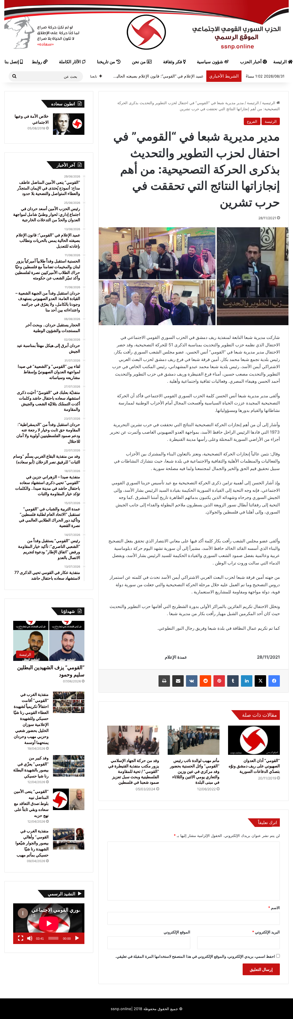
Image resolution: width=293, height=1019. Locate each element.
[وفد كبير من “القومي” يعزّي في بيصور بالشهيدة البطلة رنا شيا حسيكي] (68, 766)
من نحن (139, 62)
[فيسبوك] (274, 681)
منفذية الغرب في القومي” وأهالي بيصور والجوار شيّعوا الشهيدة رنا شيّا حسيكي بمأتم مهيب (32, 842)
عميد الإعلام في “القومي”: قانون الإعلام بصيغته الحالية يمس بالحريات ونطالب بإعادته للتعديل (126, 76)
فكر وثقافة (173, 62)
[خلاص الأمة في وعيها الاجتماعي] (68, 124)
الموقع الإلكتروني (177, 932)
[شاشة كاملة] (20, 938)
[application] (48, 923)
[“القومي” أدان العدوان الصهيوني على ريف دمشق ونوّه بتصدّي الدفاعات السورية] (254, 740)
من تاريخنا (106, 62)
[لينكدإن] (246, 681)
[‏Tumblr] (233, 681)
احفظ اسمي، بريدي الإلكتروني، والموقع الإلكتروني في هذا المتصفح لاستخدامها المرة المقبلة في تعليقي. (195, 956)
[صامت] (30, 938)
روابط (37, 62)
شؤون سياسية (210, 62)
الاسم (274, 907)
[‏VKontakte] (191, 681)
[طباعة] (164, 681)
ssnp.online (121, 1008)
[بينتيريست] (219, 681)
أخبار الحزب (251, 62)
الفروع (252, 121)
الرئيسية (269, 102)
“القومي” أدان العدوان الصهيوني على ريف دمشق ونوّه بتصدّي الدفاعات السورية (254, 766)
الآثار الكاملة (70, 62)
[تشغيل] (77, 938)
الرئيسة (253, 102)
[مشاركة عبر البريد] (178, 681)
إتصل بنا (12, 62)
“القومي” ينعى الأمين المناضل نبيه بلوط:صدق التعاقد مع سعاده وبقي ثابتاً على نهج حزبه (31, 803)
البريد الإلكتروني (266, 932)
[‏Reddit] (205, 681)
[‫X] (260, 681)
